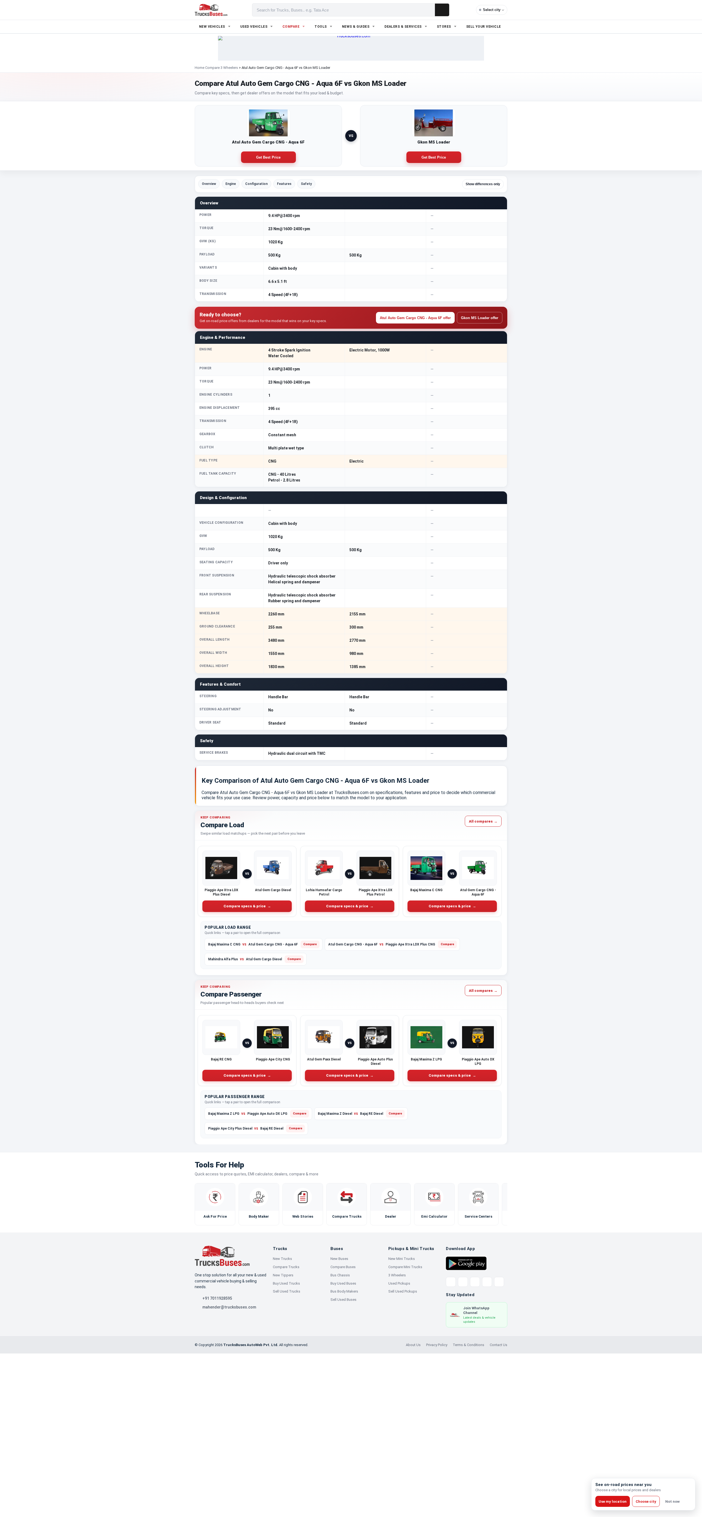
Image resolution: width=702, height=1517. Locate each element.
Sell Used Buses (343, 1300)
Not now (672, 1501)
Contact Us (498, 1345)
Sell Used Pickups (402, 1291)
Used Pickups (399, 1283)
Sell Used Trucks (286, 1291)
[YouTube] (475, 1282)
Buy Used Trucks (286, 1283)
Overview (209, 184)
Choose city (646, 1501)
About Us (413, 1345)
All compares (483, 821)
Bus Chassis (340, 1275)
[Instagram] (487, 1282)
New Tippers (283, 1275)
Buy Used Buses (343, 1283)
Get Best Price (268, 157)
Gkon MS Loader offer (479, 318)
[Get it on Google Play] (466, 1263)
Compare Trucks (286, 1267)
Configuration (256, 184)
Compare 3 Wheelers (221, 68)
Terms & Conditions (468, 1345)
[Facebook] (463, 1282)
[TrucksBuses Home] (222, 1256)
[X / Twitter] (451, 1282)
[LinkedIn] (499, 1282)
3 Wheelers (397, 1275)
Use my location (613, 1501)
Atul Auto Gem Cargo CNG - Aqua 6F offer (415, 318)
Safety (306, 184)
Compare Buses (343, 1267)
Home (199, 68)
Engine (230, 184)
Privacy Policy (436, 1345)
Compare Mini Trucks (405, 1267)
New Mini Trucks (401, 1259)
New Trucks (282, 1259)
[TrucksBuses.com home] (211, 10)
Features (284, 184)
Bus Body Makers (344, 1291)
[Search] (442, 10)
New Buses (339, 1259)
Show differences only (483, 184)
